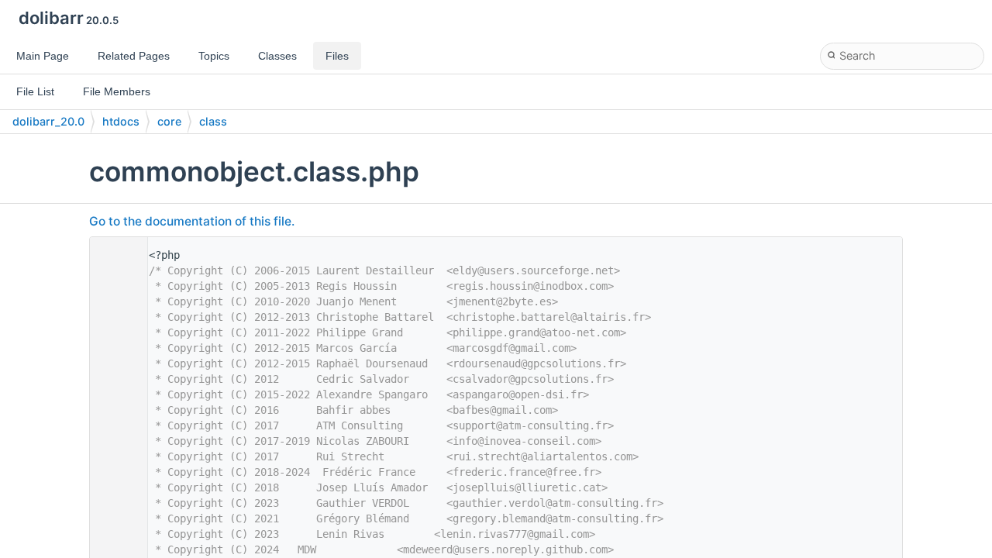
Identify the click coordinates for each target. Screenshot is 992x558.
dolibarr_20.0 (48, 121)
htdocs (121, 121)
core (169, 121)
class (213, 121)
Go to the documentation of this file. (191, 221)
